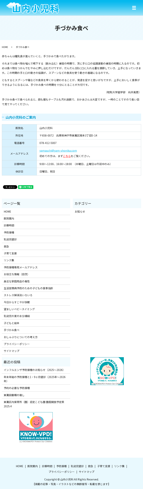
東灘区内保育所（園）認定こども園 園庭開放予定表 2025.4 (35, 404)
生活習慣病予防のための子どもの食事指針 (28, 288)
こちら (67, 156)
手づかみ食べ (11, 330)
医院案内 (9, 218)
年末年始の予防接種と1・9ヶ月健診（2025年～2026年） (35, 379)
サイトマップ (11, 351)
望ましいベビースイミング (19, 309)
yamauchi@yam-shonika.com (58, 150)
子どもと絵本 (11, 323)
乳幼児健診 (10, 239)
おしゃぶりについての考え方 (21, 337)
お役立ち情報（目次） (17, 274)
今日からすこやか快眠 (17, 302)
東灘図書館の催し (14, 395)
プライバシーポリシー (17, 344)
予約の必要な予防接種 (17, 388)
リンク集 (9, 260)
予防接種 (9, 232)
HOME (5, 46)
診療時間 (9, 225)
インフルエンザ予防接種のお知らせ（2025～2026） (34, 370)
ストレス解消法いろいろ (18, 295)
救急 (6, 246)
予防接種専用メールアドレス (21, 267)
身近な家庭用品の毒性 (17, 281)
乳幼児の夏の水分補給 (17, 316)
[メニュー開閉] (134, 8)
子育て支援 (10, 253)
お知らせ (80, 211)
